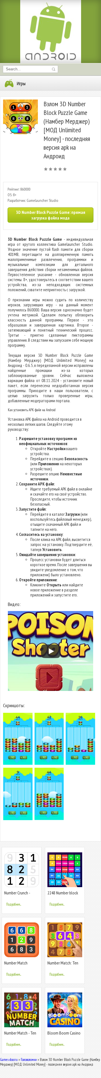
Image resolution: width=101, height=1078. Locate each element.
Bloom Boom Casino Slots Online (64, 1035)
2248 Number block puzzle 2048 (62, 895)
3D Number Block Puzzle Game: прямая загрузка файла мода (50, 215)
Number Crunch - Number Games (17, 895)
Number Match (15, 963)
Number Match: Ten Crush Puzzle (62, 965)
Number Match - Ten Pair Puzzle (20, 1035)
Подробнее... (13, 904)
